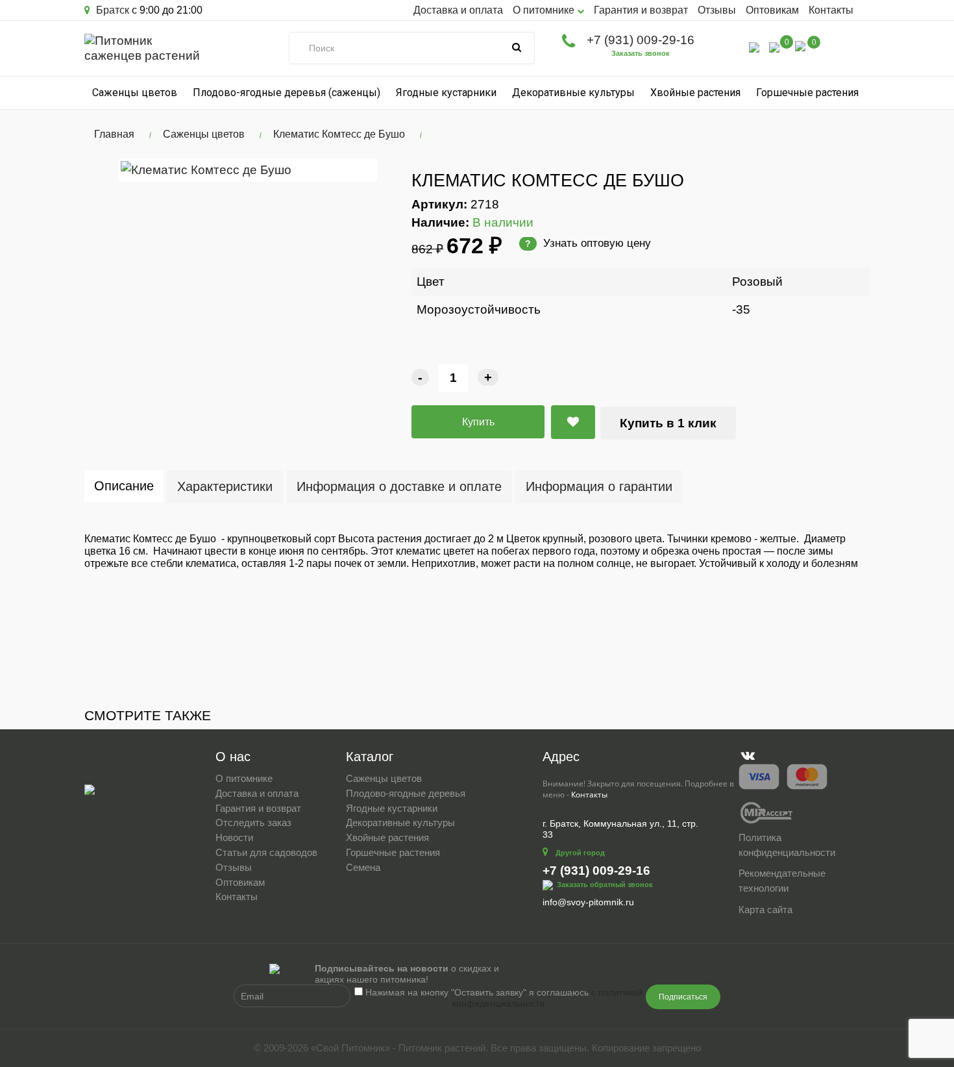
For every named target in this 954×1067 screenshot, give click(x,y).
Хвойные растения (695, 92)
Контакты (831, 10)
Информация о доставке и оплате (399, 486)
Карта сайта (765, 909)
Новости (234, 837)
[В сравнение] (573, 422)
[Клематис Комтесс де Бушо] (248, 169)
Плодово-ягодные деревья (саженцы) (286, 92)
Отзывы (717, 10)
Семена (363, 867)
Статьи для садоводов (266, 852)
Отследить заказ (253, 822)
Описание (124, 486)
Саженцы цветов (134, 92)
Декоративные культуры (573, 92)
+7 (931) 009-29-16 (640, 40)
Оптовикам (772, 10)
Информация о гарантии (599, 486)
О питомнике (244, 778)
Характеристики (225, 486)
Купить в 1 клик (668, 423)
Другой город (580, 853)
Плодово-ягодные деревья (405, 793)
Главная (114, 134)
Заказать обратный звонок (605, 884)
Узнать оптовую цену (588, 243)
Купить (478, 421)
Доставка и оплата (458, 10)
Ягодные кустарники (446, 92)
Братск (111, 10)
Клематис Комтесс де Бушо (339, 134)
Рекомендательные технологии (782, 881)
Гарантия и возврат (641, 10)
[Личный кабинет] (754, 46)
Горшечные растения (807, 92)
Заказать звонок (640, 53)
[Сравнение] (774, 46)
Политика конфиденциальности (787, 845)
